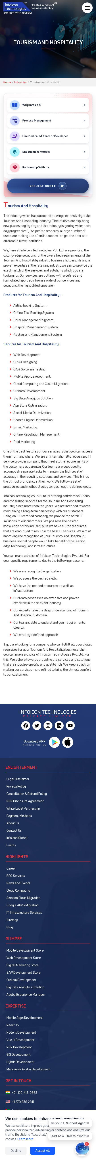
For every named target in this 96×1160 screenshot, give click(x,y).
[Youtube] (70, 725)
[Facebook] (25, 725)
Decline (16, 1150)
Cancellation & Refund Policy (26, 794)
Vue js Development (20, 1040)
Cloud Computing (18, 890)
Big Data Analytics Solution (25, 987)
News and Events (18, 883)
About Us (12, 823)
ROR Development (19, 1047)
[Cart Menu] (87, 7)
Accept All (42, 1150)
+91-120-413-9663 (24, 1092)
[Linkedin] (59, 725)
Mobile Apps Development (24, 1018)
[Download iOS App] (67, 742)
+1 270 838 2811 (23, 1102)
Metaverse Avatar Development (28, 1069)
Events (11, 845)
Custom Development (21, 980)
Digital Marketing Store (22, 965)
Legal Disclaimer (17, 779)
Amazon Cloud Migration (23, 898)
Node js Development (21, 1032)
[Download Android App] (54, 742)
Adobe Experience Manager (25, 994)
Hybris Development (20, 1062)
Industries (20, 82)
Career (11, 868)
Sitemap (12, 920)
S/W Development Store (23, 972)
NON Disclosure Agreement (25, 801)
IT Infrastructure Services (24, 912)
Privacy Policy (16, 786)
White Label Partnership (23, 808)
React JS (12, 1025)
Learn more (25, 1139)
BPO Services (15, 876)
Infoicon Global (16, 838)
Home (7, 82)
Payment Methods (19, 816)
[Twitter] (36, 725)
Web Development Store (23, 958)
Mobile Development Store (25, 950)
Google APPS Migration (22, 905)
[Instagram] (48, 725)
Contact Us (13, 830)
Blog (9, 927)
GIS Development (18, 1054)
